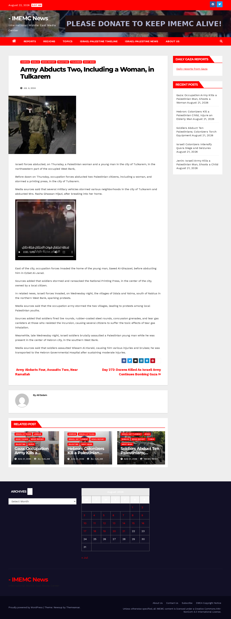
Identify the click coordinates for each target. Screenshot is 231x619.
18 (94, 531)
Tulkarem (76, 62)
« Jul (85, 557)
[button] (221, 41)
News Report (48, 62)
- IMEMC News (28, 18)
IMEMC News (151, 459)
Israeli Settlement (78, 439)
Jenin (147, 434)
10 (85, 523)
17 (85, 531)
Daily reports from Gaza (191, 68)
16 (143, 523)
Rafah (31, 444)
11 (94, 523)
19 (104, 531)
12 (104, 523)
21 (123, 531)
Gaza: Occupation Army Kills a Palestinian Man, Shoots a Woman (196, 99)
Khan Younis (22, 439)
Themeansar (73, 607)
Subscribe (187, 603)
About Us (173, 41)
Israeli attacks (23, 434)
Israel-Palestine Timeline (99, 41)
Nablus (35, 62)
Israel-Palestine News (141, 41)
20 (114, 531)
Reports (30, 41)
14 (123, 523)
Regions (49, 41)
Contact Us (172, 603)
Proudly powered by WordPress (25, 607)
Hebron (25, 62)
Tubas (151, 439)
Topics (68, 41)
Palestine (63, 62)
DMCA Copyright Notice (208, 603)
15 (133, 523)
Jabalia (37, 434)
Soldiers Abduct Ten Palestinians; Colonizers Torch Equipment (196, 131)
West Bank (89, 62)
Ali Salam (42, 395)
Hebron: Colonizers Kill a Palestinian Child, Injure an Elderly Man (194, 115)
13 (114, 523)
